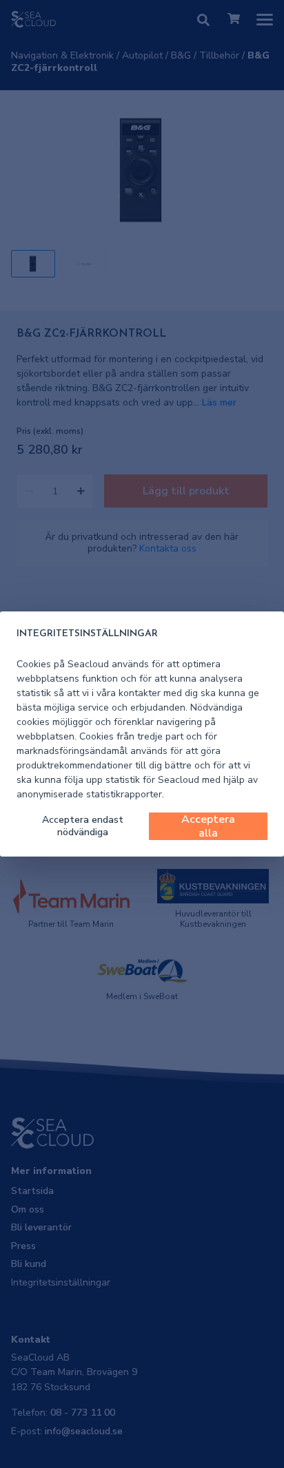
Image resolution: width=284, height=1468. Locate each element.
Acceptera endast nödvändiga (82, 826)
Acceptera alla (208, 826)
